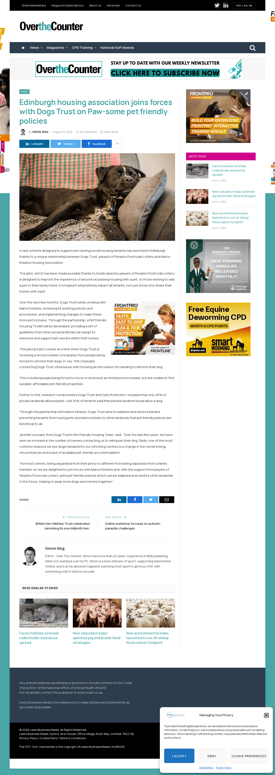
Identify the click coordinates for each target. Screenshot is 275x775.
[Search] (252, 48)
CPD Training (82, 47)
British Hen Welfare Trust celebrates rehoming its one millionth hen (63, 526)
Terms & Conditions (73, 738)
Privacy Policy (224, 767)
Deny (212, 756)
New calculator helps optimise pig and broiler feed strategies (96, 638)
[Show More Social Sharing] (117, 144)
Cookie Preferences (249, 756)
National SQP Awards (117, 47)
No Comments (88, 132)
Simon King (40, 132)
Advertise (113, 5)
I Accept (179, 756)
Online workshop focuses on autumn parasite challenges (132, 526)
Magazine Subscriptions (67, 5)
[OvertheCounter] (51, 26)
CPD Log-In (244, 5)
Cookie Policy (206, 767)
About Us (95, 5)
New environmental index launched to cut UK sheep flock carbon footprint (147, 638)
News (34, 47)
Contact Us (133, 5)
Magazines (55, 47)
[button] (266, 715)
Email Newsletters (34, 5)
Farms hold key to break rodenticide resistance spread (38, 638)
